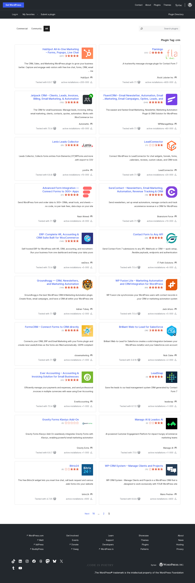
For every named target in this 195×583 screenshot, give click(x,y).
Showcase (144, 535)
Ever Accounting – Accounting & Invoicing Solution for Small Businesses (55, 375)
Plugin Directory (176, 14)
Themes (145, 540)
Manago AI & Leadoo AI (149, 419)
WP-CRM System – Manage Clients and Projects (134, 465)
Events (75, 540)
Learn (111, 535)
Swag (75, 549)
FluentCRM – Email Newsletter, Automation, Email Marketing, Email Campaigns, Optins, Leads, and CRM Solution (133, 97)
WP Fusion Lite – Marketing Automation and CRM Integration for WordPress (139, 282)
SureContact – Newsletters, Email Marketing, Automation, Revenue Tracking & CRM (136, 189)
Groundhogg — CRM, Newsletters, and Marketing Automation (58, 282)
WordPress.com (35, 535)
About (181, 535)
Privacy (180, 549)
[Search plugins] (141, 28)
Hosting (180, 544)
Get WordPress (13, 5)
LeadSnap (157, 373)
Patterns (145, 549)
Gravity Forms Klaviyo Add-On (60, 419)
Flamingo (157, 49)
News (181, 540)
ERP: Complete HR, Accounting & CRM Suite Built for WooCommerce (57, 236)
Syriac (153, 565)
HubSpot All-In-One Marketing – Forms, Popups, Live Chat (61, 51)
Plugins (145, 544)
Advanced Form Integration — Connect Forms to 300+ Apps (60, 189)
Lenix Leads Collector (65, 141)
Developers (108, 544)
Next (87, 513)
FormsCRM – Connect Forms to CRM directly (52, 326)
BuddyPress (37, 549)
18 (93, 513)
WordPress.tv (106, 549)
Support (110, 540)
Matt (40, 540)
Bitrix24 (74, 465)
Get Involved (72, 535)
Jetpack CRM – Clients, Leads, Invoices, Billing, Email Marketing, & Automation (55, 97)
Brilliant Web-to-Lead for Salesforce (141, 326)
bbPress (38, 544)
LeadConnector (153, 141)
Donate (74, 544)
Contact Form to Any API (148, 234)
